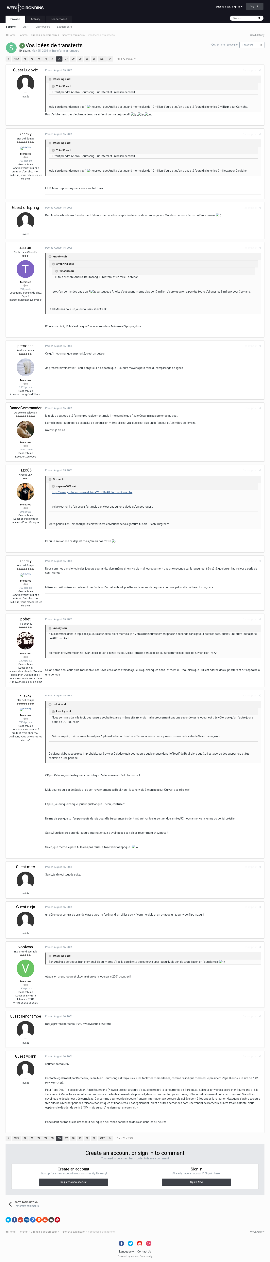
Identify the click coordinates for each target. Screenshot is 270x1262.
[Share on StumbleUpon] (45, 1220)
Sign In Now (196, 1182)
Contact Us (144, 1251)
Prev (16, 59)
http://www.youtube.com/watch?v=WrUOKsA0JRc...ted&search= (92, 492)
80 (87, 59)
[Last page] (110, 59)
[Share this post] (260, 70)
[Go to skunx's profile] (11, 47)
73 (38, 59)
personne (25, 345)
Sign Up (254, 6)
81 (94, 59)
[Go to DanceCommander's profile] (25, 429)
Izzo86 (25, 470)
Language (125, 1251)
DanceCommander (25, 408)
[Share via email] (51, 1220)
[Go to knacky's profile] (25, 148)
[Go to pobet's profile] (25, 640)
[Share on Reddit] (39, 1220)
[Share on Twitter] (8, 1220)
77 (66, 59)
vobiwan (25, 947)
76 (59, 59)
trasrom (25, 247)
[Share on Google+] (20, 1220)
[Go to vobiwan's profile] (25, 968)
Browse (15, 19)
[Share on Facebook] (14, 1220)
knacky (25, 134)
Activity (35, 19)
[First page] (8, 59)
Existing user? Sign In (228, 6)
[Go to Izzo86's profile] (25, 491)
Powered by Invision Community (135, 1256)
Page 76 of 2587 (125, 59)
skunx (26, 50)
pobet (25, 619)
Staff (25, 26)
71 (25, 59)
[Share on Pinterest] (57, 1220)
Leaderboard (64, 26)
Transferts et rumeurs (65, 50)
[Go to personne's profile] (25, 367)
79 (80, 59)
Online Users (43, 26)
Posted (58, 70)
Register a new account (73, 1182)
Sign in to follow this (226, 44)
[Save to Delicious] (33, 1220)
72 (31, 59)
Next (102, 59)
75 (52, 59)
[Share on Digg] (26, 1220)
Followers (248, 45)
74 (45, 59)
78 (73, 59)
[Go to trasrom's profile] (25, 269)
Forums (11, 26)
